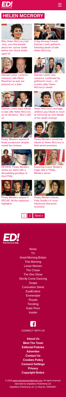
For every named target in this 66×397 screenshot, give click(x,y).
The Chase (33, 270)
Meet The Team (33, 342)
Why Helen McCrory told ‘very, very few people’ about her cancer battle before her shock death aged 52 (15, 47)
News (33, 249)
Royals (33, 299)
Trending (33, 304)
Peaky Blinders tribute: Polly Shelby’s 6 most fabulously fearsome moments (46, 202)
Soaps (33, 282)
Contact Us (33, 355)
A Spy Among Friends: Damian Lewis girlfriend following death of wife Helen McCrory (47, 46)
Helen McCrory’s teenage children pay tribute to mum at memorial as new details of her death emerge (49, 113)
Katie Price (33, 308)
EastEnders (33, 291)
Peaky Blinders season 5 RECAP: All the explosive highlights (15, 200)
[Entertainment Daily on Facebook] (33, 323)
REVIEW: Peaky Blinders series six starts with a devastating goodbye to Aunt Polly (15, 171)
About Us (33, 338)
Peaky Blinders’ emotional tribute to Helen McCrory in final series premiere (49, 142)
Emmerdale (33, 295)
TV (33, 253)
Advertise (33, 351)
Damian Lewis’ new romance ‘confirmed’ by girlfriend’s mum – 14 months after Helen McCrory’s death (47, 81)
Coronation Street (33, 287)
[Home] (7, 5)
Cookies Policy (33, 359)
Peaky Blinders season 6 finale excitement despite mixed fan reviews (15, 142)
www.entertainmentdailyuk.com (27, 380)
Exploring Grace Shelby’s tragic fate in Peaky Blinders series (48, 169)
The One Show (33, 274)
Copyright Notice (33, 372)
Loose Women (33, 265)
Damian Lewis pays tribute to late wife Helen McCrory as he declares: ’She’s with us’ (16, 113)
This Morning (33, 261)
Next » (39, 215)
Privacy (33, 368)
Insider (33, 312)
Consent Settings (33, 364)
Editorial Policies (33, 347)
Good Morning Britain (33, 257)
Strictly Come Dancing (33, 278)
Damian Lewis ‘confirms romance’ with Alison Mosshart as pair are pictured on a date (14, 79)
